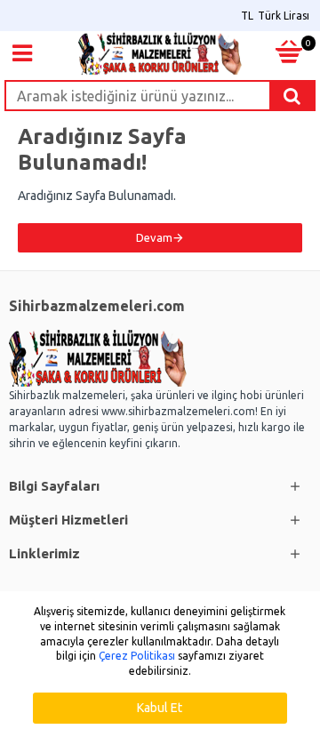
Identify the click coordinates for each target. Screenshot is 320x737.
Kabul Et (159, 708)
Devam (154, 237)
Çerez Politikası (137, 655)
